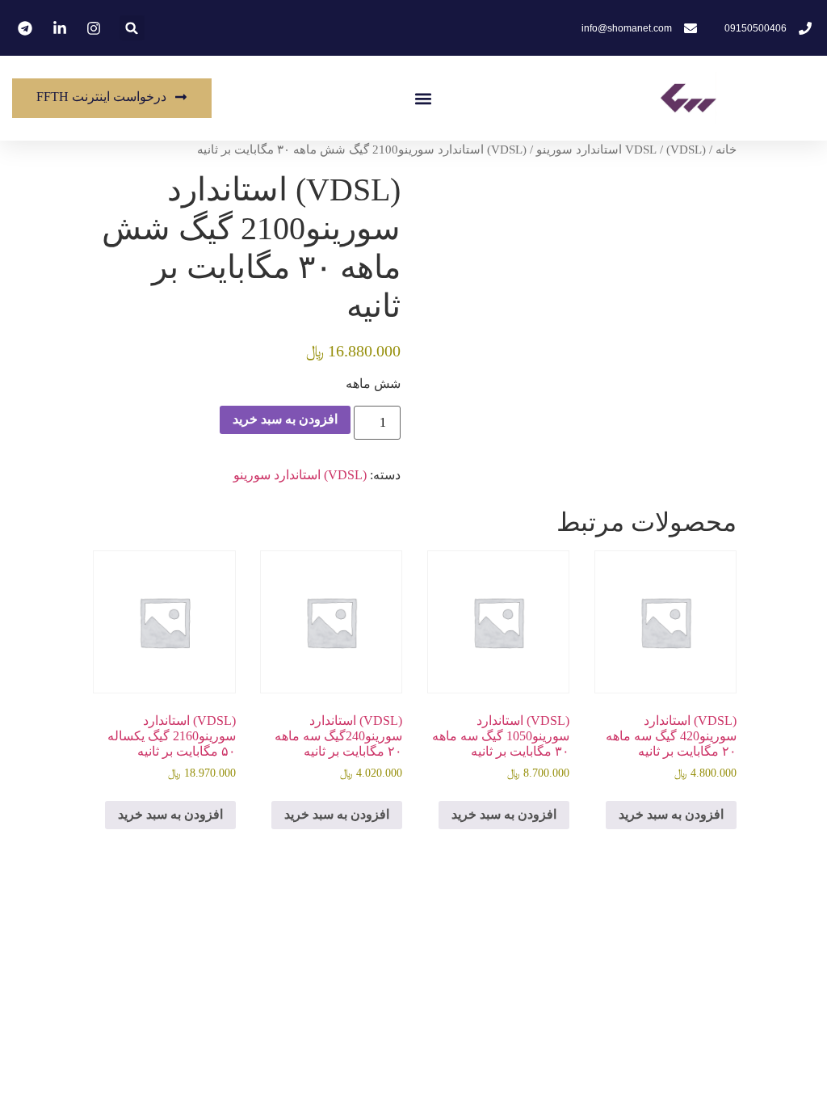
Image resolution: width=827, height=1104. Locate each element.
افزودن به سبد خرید (285, 419)
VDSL (641, 149)
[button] (423, 98)
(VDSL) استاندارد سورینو (621, 149)
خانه (726, 149)
